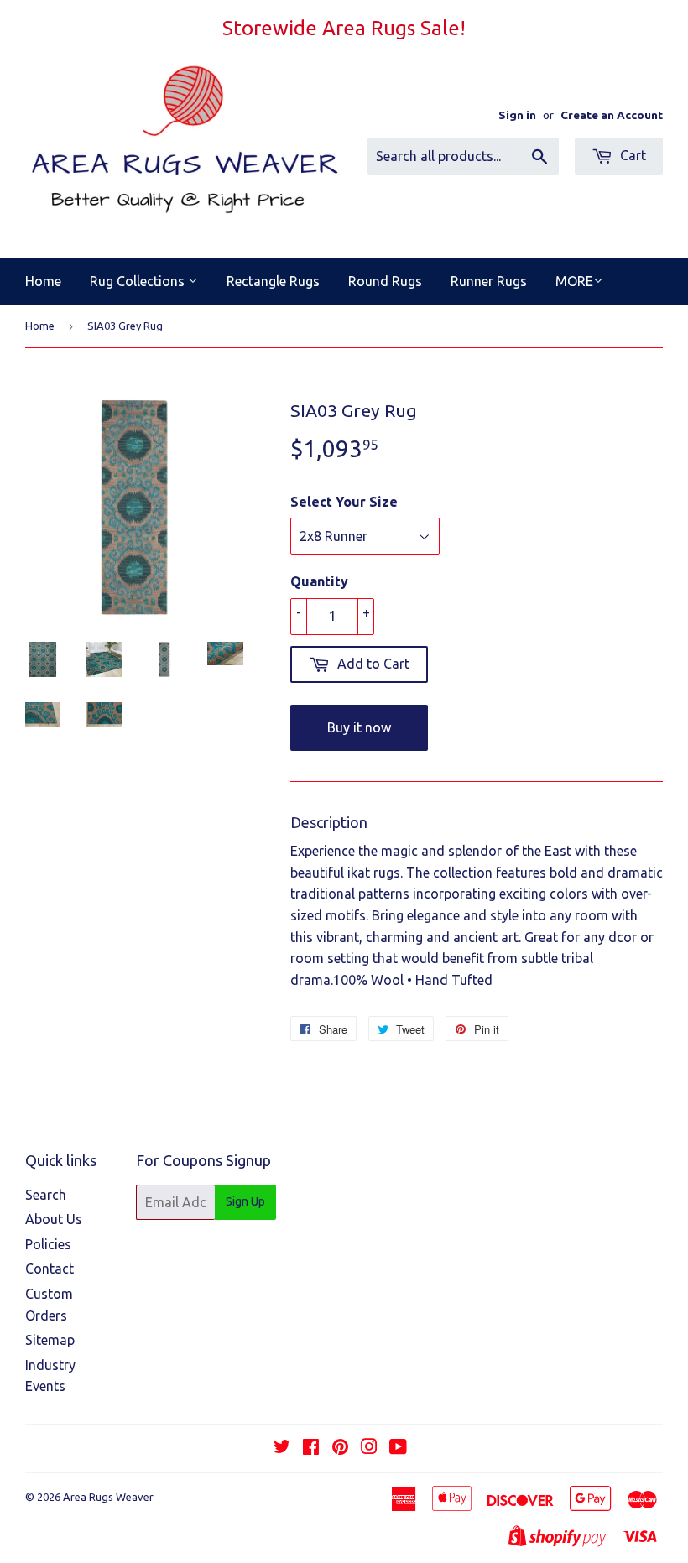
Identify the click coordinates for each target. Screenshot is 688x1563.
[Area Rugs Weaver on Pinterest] (340, 1448)
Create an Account (611, 115)
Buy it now (359, 727)
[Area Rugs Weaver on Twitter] (282, 1448)
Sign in (517, 115)
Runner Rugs (489, 281)
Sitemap (50, 1339)
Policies (48, 1244)
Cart (631, 155)
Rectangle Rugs (273, 281)
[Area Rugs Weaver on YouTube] (398, 1448)
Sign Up (245, 1201)
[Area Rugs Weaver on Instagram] (369, 1448)
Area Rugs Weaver (108, 1497)
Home (43, 281)
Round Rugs (385, 281)
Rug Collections (139, 281)
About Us (53, 1219)
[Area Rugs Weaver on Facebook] (311, 1448)
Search (45, 1194)
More (574, 281)
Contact (49, 1268)
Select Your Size (344, 501)
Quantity (319, 581)
